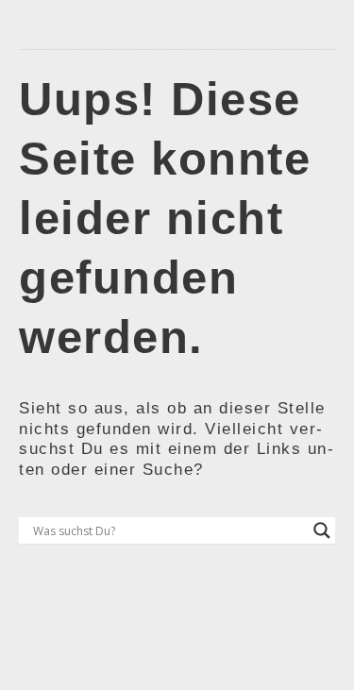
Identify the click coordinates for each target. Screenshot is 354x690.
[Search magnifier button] (322, 530)
